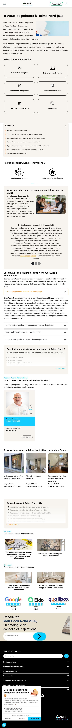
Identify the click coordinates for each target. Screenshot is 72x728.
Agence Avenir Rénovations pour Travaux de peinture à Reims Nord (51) (28, 146)
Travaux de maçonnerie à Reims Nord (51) (25, 516)
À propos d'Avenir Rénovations (14, 680)
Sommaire (9, 126)
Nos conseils (8, 676)
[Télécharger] (39, 636)
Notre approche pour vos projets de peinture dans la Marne (24, 134)
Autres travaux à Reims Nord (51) (17, 153)
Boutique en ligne (9, 662)
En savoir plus (60, 368)
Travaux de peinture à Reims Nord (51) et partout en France (25, 149)
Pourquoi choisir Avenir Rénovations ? (18, 130)
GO (66, 656)
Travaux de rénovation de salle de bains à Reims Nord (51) (30, 513)
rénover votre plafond (28, 256)
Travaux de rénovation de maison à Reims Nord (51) (28, 510)
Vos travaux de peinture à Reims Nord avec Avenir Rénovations (26, 138)
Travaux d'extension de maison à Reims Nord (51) (27, 519)
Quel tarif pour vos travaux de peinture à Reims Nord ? (23, 142)
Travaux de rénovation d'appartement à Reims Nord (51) (29, 507)
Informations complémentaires (14, 685)
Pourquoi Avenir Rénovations (13, 666)
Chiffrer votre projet (10, 671)
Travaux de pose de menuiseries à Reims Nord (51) (28, 522)
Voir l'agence (27, 437)
